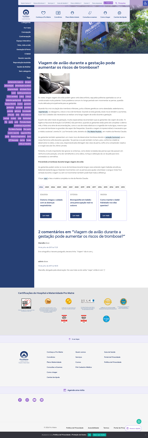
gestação (19, 107)
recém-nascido (13, 133)
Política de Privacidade (112, 362)
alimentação (9, 86)
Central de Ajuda (120, 17)
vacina (22, 140)
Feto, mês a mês (24, 45)
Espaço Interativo (24, 41)
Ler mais (45, 216)
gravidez (27, 107)
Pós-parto (27, 129)
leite (17, 115)
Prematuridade (25, 122)
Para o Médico (75, 3)
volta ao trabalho (25, 144)
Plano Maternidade (54, 362)
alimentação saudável (23, 86)
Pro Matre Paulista (15, 129)
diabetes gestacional (13, 100)
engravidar (27, 100)
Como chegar (52, 372)
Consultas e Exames (54, 367)
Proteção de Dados (79, 435)
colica (22, 96)
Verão (28, 140)
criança (28, 96)
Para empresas (97, 3)
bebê (14, 93)
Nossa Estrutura (39, 3)
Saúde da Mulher (24, 67)
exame (20, 104)
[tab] (41, 187)
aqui (45, 178)
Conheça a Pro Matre (55, 352)
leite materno (26, 115)
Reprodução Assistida (22, 62)
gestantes (10, 107)
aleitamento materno (15, 82)
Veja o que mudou (99, 435)
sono (29, 136)
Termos (106, 428)
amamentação (13, 89)
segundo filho (26, 133)
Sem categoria (25, 71)
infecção (11, 115)
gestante (27, 104)
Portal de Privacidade (112, 357)
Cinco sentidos (12, 96)
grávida (10, 111)
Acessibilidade (93, 428)
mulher (13, 118)
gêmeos (18, 111)
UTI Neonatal (13, 140)
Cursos (86, 3)
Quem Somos (25, 3)
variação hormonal (112, 137)
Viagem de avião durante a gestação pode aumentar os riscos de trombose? (76, 65)
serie (7, 136)
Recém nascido (24, 58)
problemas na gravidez (22, 125)
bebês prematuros (24, 93)
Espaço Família (10, 104)
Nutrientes (27, 118)
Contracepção (25, 36)
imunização (27, 111)
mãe (19, 118)
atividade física (25, 89)
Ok (89, 435)
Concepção (26, 32)
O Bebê (28, 54)
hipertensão (43, 112)
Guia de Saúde (62, 3)
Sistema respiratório (18, 136)
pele (16, 122)
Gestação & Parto (24, 49)
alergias (28, 82)
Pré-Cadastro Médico (84, 367)
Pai (6, 122)
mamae (6, 118)
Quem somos (81, 352)
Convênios (51, 357)
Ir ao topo (75, 339)
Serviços (50, 3)
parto (11, 122)
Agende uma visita (76, 390)
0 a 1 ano (27, 28)
